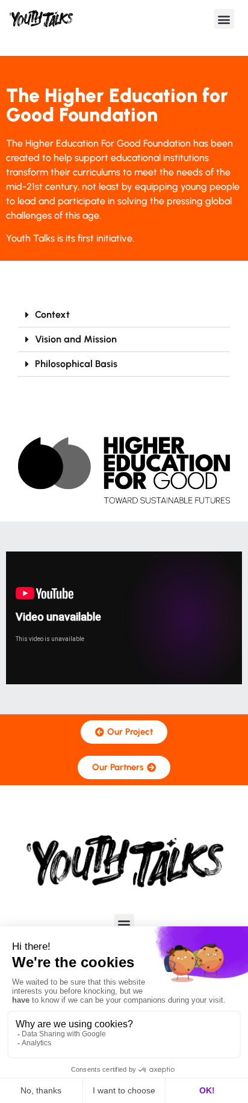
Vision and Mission (76, 339)
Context (52, 314)
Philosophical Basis (76, 363)
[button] (224, 19)
